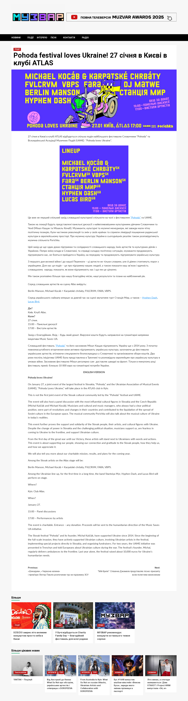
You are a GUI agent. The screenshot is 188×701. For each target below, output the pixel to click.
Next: (129, 571)
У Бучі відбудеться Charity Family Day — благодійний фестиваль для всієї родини (71, 635)
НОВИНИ (16, 37)
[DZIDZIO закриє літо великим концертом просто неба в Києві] (31, 615)
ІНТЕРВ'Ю (52, 672)
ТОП (61, 672)
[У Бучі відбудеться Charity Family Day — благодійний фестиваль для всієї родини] (73, 615)
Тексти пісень (20, 672)
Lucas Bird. (34, 302)
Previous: (58, 571)
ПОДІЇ (30, 37)
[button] (175, 37)
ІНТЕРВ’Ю (42, 37)
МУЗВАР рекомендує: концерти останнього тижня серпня (113, 635)
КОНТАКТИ (69, 37)
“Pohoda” (135, 218)
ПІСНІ (53, 37)
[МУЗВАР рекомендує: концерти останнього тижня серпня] (115, 615)
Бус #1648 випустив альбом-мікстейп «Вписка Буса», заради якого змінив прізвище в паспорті (127, 685)
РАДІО (85, 37)
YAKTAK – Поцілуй (22, 679)
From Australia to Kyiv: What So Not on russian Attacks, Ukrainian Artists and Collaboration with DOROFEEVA (94, 685)
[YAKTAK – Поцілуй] (27, 665)
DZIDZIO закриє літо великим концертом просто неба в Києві (30, 635)
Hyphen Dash (149, 298)
